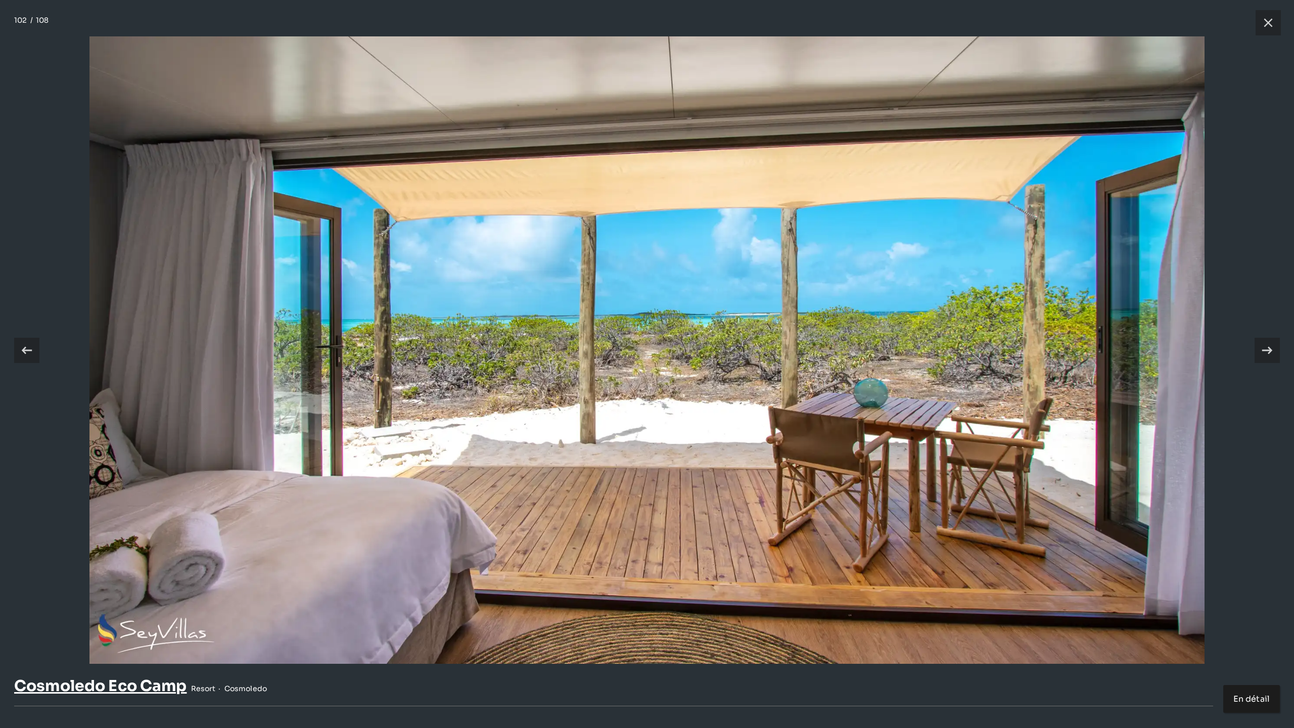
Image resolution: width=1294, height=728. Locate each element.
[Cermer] (1263, 23)
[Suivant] (1267, 350)
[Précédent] (26, 350)
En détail (1251, 699)
